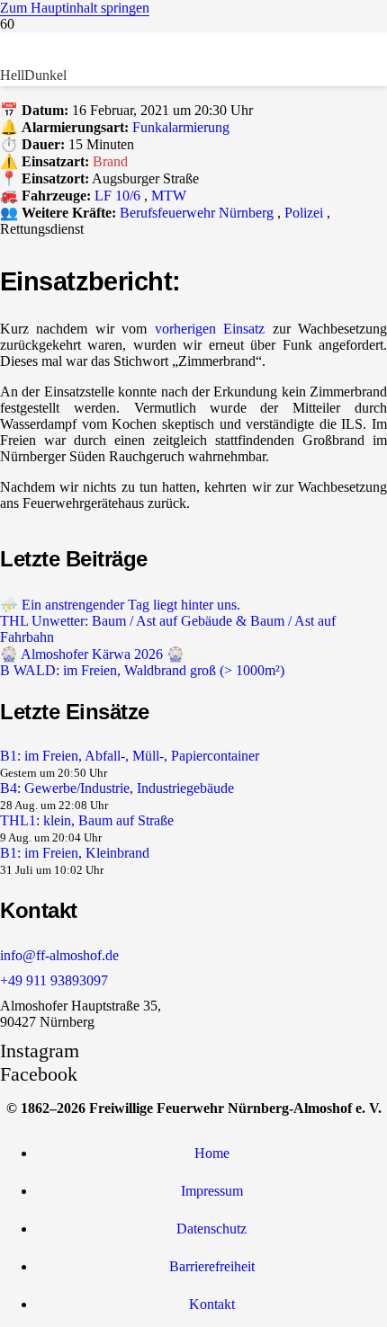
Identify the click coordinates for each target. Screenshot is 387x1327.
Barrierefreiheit (212, 1266)
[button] (74, 7)
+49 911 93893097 (54, 980)
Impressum (212, 1190)
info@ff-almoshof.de (59, 955)
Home (212, 1153)
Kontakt (212, 1304)
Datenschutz (211, 1228)
